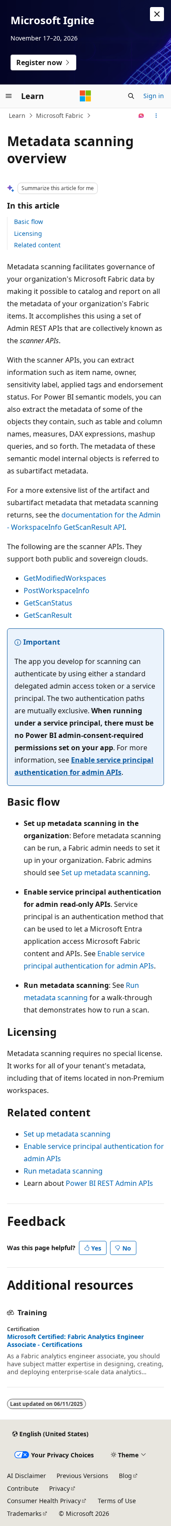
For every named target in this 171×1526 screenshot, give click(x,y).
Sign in (153, 96)
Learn (17, 115)
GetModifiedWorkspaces (65, 578)
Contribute (23, 1488)
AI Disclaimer (26, 1475)
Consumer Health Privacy (44, 1501)
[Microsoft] (85, 96)
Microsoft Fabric (59, 115)
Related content (37, 245)
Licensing (28, 233)
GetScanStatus (48, 603)
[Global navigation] (9, 96)
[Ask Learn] (141, 116)
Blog (125, 1475)
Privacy (59, 1488)
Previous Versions (82, 1475)
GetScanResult (48, 615)
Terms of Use (117, 1501)
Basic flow (28, 221)
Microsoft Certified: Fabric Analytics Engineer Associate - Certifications (75, 1341)
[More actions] (156, 116)
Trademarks (24, 1513)
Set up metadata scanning (104, 872)
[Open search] (131, 96)
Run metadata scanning (63, 1171)
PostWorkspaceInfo (56, 590)
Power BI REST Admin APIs (109, 1183)
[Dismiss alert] (157, 14)
